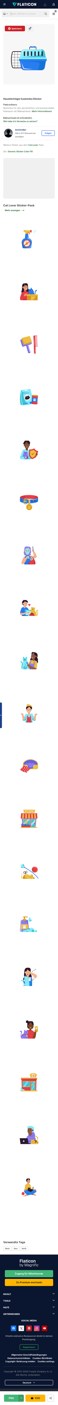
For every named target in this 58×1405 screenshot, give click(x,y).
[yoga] (29, 1187)
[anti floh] (29, 239)
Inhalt (7, 1294)
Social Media (29, 1320)
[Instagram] (36, 1328)
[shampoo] (29, 924)
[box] (29, 292)
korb (24, 1248)
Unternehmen (11, 1314)
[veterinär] (29, 1082)
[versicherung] (29, 450)
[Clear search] (38, 14)
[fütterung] (29, 608)
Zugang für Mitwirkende (29, 1273)
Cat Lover (33, 145)
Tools (6, 1300)
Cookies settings (46, 1361)
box (16, 1248)
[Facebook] (13, 1328)
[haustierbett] (29, 766)
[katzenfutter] (29, 397)
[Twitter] (21, 1328)
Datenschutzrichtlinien (18, 1358)
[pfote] (29, 713)
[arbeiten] (29, 1135)
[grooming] (29, 660)
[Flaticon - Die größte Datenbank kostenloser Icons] (25, 4)
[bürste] (29, 344)
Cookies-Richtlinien (42, 1358)
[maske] (29, 555)
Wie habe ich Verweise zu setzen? (20, 121)
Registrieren (29, 1347)
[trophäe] (29, 1029)
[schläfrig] (29, 977)
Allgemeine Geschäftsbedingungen (29, 1354)
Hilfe (6, 1307)
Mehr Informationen (42, 111)
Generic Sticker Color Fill (20, 151)
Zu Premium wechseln (29, 1282)
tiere (7, 1248)
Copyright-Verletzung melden (20, 1361)
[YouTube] (44, 1328)
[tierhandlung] (29, 819)
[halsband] (29, 502)
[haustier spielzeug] (29, 871)
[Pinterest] (29, 1328)
